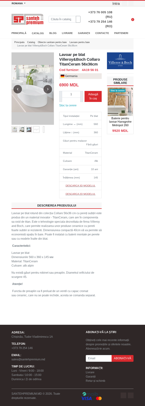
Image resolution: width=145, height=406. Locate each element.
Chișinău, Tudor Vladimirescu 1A (32, 336)
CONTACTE (102, 33)
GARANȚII (84, 33)
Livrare (90, 372)
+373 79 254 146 (22, 348)
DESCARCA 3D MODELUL (80, 185)
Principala (19, 42)
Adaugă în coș (93, 96)
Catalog (31, 42)
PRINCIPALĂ (18, 33)
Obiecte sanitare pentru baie (52, 42)
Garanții (91, 376)
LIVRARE (67, 33)
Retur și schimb (95, 380)
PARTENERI (121, 33)
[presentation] (17, 89)
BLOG (53, 33)
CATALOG (38, 33)
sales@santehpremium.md (28, 359)
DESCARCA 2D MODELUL (80, 194)
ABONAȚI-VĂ (122, 358)
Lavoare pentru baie (79, 42)
